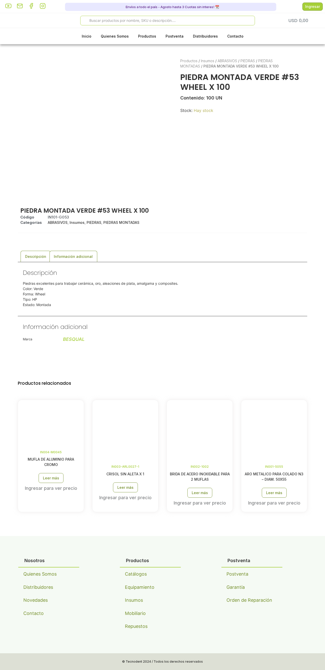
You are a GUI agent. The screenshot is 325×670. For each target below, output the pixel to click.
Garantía (235, 587)
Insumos (207, 61)
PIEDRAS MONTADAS (121, 222)
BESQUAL (74, 339)
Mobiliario (135, 613)
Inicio (86, 36)
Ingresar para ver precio (51, 488)
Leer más (51, 478)
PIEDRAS (247, 61)
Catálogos (136, 574)
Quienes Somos (115, 36)
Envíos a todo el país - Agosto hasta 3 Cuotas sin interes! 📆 (172, 7)
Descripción (35, 256)
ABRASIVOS (227, 61)
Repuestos (136, 626)
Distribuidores (205, 36)
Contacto (235, 36)
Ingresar (312, 6)
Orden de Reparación (249, 600)
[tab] (36, 256)
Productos (147, 36)
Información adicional (73, 256)
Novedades (35, 600)
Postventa (175, 36)
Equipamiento (139, 587)
